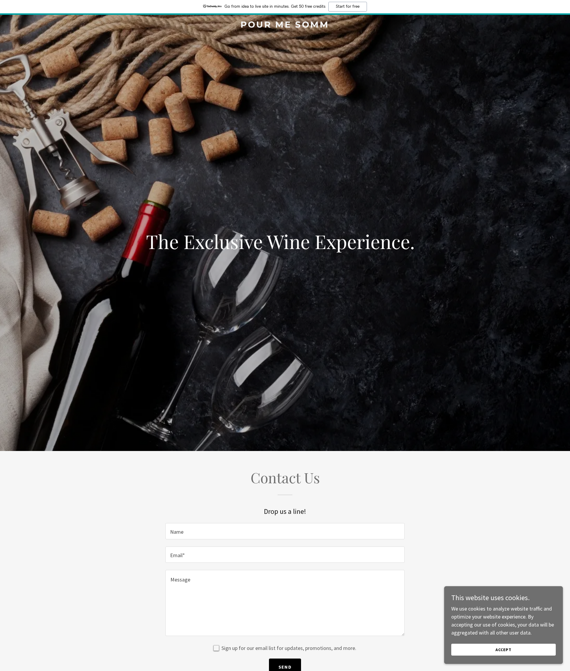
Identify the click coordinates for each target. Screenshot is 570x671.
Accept (503, 649)
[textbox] (284, 531)
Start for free (348, 6)
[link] (285, 25)
